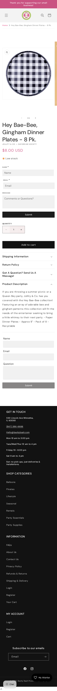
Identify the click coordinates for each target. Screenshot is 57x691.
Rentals (10, 510)
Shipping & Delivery (17, 580)
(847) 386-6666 (14, 426)
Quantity (7, 224)
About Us (11, 552)
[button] (6, 15)
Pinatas (10, 489)
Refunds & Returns (16, 573)
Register (10, 595)
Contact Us (12, 559)
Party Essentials (15, 517)
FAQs (9, 545)
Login (9, 587)
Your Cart (11, 602)
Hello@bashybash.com (18, 432)
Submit (28, 214)
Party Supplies (14, 525)
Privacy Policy (14, 566)
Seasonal (11, 503)
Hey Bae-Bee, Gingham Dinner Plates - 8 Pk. (31, 25)
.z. (30, 346)
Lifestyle (11, 496)
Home (5, 25)
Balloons (11, 482)
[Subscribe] (45, 656)
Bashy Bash (23, 681)
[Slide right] (35, 118)
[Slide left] (21, 118)
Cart (8, 636)
